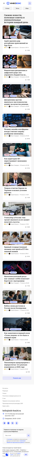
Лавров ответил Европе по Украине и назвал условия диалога (15, 190)
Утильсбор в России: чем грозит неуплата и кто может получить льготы (17, 219)
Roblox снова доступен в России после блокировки (15, 307)
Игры (27, 8)
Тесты (17, 8)
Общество (13, 37)
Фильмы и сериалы (16, 329)
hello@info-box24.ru (12, 410)
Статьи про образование (17, 243)
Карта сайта (6, 406)
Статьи (7, 8)
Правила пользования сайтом (11, 401)
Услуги (4, 393)
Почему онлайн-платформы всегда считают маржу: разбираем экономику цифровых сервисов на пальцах (16, 131)
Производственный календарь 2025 (13, 403)
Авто (12, 213)
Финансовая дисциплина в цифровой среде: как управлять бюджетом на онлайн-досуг (15, 72)
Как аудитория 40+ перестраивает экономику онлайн (15, 161)
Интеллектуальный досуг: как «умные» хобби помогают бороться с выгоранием (16, 278)
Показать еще (17, 378)
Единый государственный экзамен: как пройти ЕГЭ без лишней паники (16, 249)
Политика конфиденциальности (12, 396)
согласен (10, 439)
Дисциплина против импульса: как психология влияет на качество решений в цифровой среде (16, 102)
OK (26, 454)
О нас (4, 398)
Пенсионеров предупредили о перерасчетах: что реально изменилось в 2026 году (17, 364)
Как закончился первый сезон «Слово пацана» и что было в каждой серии (17, 335)
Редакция (5, 391)
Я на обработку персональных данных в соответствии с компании (18, 441)
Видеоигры (14, 302)
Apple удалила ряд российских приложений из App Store (16, 43)
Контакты (5, 388)
